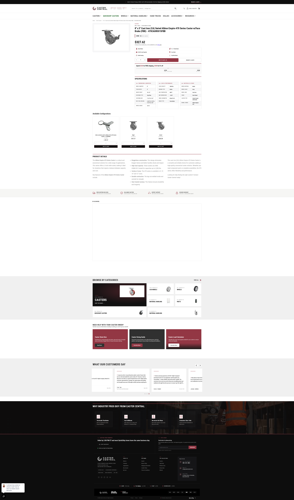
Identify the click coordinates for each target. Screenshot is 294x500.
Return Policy (144, 463)
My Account (125, 468)
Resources (189, 16)
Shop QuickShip (105, 444)
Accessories (176, 16)
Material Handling (139, 16)
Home (94, 20)
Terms (136, 497)
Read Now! (99, 345)
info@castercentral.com (188, 469)
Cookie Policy (144, 468)
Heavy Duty (162, 468)
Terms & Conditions (145, 470)
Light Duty (162, 463)
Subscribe (192, 447)
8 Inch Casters (99, 20)
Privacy (132, 497)
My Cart (124, 470)
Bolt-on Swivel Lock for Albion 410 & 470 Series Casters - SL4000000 (105, 135)
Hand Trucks (155, 16)
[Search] (175, 8)
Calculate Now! (137, 345)
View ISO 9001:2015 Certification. (105, 466)
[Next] (200, 365)
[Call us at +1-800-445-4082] (184, 8)
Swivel (160, 135)
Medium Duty (162, 465)
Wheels (124, 16)
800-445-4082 (186, 463)
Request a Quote (190, 60)
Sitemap (140, 497)
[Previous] (196, 365)
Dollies (166, 16)
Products (125, 463)
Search (142, 461)
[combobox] (154, 8)
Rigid (133, 135)
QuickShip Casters (111, 16)
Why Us (124, 461)
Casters (96, 16)
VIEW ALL (196, 280)
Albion (137, 23)
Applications (125, 465)
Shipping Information (145, 465)
